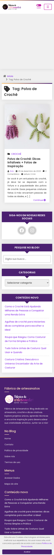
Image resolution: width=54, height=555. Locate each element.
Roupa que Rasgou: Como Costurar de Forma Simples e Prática (25, 522)
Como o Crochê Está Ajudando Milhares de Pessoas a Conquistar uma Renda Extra (24, 310)
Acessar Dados (12, 477)
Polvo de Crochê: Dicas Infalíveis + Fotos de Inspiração (24, 162)
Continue (38, 200)
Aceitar (27, 552)
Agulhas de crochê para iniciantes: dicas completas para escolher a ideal (25, 325)
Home (7, 438)
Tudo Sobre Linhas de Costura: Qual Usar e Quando (24, 530)
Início (10, 76)
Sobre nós (9, 456)
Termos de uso (12, 462)
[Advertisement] (27, 42)
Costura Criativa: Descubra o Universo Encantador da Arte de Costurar (24, 363)
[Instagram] (32, 230)
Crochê (16, 154)
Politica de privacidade (16, 450)
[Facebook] (22, 230)
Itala (12, 171)
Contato (8, 444)
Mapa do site (11, 483)
